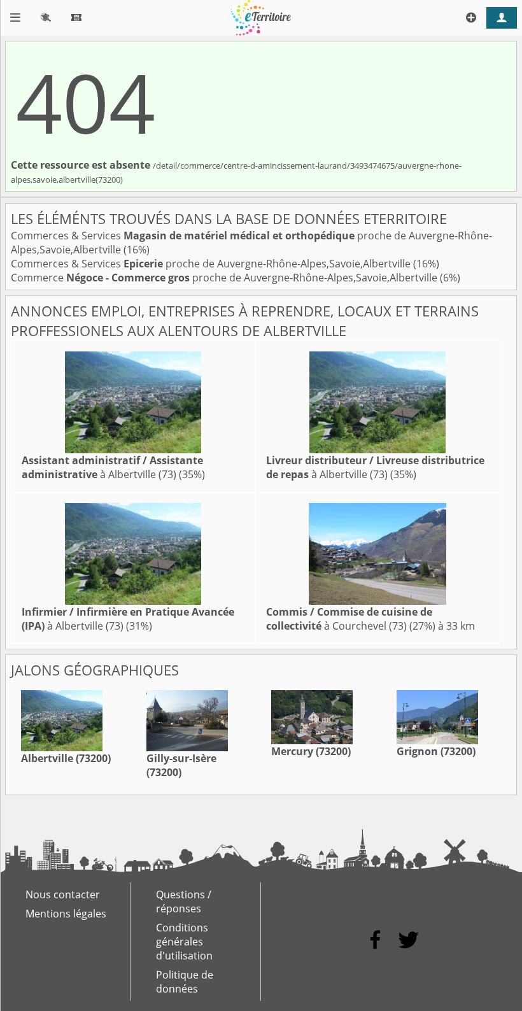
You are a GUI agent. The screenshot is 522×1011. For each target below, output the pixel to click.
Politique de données (184, 982)
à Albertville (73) (112, 467)
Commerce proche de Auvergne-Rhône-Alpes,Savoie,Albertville (225, 278)
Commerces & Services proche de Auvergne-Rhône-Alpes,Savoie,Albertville (212, 264)
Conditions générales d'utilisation (184, 942)
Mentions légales (65, 914)
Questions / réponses (183, 901)
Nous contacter (62, 894)
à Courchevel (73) (349, 619)
